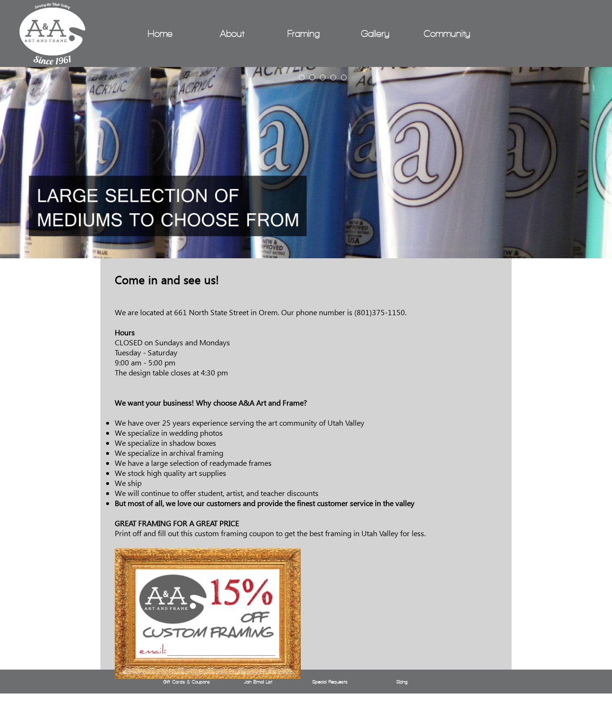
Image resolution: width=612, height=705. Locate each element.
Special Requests (330, 681)
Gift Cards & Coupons (186, 681)
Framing (303, 34)
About (232, 34)
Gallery (375, 34)
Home (160, 34)
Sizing (401, 681)
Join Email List (258, 681)
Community (447, 34)
